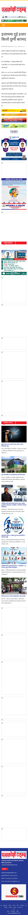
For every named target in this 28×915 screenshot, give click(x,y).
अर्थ (25, 905)
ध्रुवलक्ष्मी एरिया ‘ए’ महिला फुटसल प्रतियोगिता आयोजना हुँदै (13, 536)
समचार (14, 905)
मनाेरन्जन (10, 907)
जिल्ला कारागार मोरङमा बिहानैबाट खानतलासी (13, 596)
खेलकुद (5, 907)
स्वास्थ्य (15, 907)
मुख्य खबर (5, 905)
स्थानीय (9, 905)
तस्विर (17, 911)
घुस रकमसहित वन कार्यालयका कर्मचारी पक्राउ (13, 475)
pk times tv (20, 907)
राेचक (8, 911)
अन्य (13, 909)
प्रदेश (18, 905)
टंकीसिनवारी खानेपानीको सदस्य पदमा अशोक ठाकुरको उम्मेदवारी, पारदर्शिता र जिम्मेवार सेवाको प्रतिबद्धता (13, 505)
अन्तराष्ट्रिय (22, 905)
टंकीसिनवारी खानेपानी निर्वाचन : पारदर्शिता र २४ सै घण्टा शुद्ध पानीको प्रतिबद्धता (13, 567)
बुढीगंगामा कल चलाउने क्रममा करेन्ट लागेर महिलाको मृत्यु (12, 445)
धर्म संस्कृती (13, 911)
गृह (1, 905)
